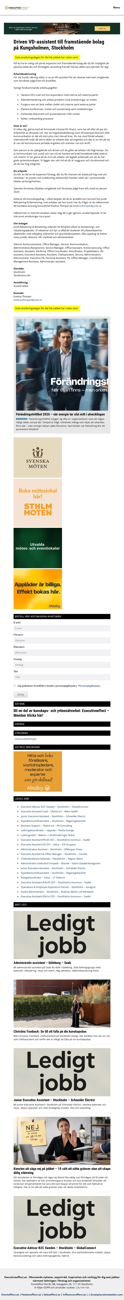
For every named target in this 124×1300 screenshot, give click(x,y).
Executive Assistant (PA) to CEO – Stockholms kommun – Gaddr (56, 896)
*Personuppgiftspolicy (89, 685)
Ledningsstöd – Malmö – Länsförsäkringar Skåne (48, 835)
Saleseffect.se (52, 1294)
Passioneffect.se (31, 1294)
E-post (17, 622)
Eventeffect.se (10, 1294)
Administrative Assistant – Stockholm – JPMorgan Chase (51, 849)
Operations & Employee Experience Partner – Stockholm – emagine (58, 887)
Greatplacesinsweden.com (106, 1294)
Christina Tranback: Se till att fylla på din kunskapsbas (50, 1031)
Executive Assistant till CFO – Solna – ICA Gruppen (48, 844)
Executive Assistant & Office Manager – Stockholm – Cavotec (54, 854)
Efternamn (19, 647)
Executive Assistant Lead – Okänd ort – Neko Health (49, 811)
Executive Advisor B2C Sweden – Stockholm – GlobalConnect (54, 806)
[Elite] (62, 33)
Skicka (20, 694)
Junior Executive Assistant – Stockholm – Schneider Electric (53, 816)
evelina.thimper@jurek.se (87, 205)
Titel (16, 671)
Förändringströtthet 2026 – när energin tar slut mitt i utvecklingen (60, 414)
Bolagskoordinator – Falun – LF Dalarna (43, 877)
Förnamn (18, 634)
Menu (116, 7)
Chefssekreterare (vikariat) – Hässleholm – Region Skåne (52, 858)
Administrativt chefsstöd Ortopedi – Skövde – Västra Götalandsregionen (60, 863)
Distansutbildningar (25, 738)
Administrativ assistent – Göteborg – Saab (42, 963)
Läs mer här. (83, 1287)
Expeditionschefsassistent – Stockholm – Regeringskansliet (53, 820)
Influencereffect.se (74, 1294)
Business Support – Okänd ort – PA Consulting (46, 825)
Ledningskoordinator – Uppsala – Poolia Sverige (47, 830)
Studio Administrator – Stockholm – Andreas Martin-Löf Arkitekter (57, 891)
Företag (18, 659)
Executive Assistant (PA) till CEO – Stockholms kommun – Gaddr (56, 882)
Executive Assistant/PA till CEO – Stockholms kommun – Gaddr (55, 839)
